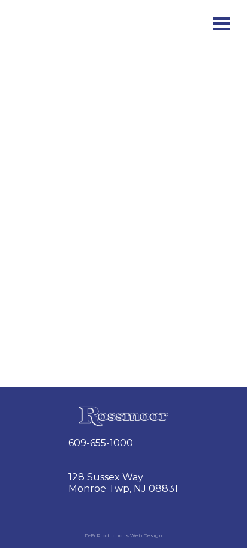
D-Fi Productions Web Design (123, 535)
